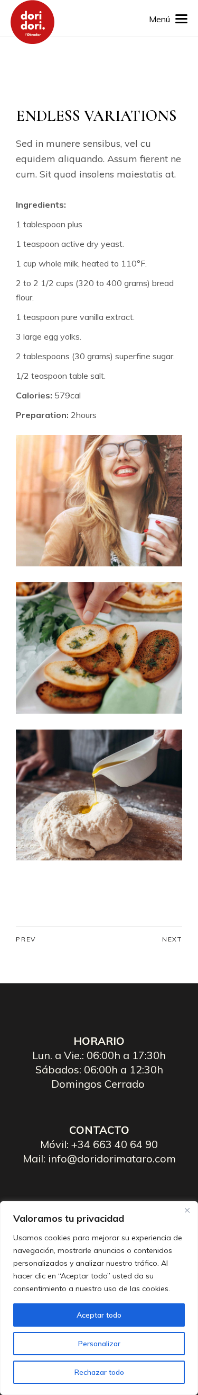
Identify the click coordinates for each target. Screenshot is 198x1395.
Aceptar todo (99, 1315)
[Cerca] (187, 1210)
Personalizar (99, 1343)
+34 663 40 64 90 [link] (114, 1144)
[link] (32, 22)
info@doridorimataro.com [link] (112, 1158)
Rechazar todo (99, 1372)
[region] (99, 1298)
